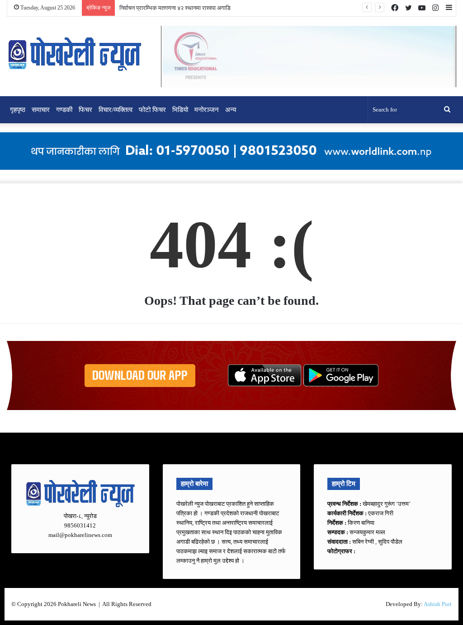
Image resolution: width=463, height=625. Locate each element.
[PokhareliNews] (74, 55)
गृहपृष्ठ (17, 109)
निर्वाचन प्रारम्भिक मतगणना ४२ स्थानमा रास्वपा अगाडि (175, 8)
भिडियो (180, 109)
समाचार (41, 109)
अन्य (230, 109)
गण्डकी (64, 109)
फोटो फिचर (152, 109)
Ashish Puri (438, 604)
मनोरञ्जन (206, 109)
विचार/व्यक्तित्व (115, 109)
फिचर (85, 109)
